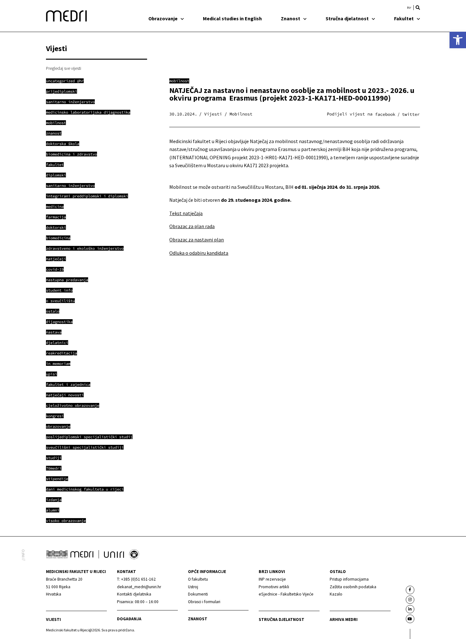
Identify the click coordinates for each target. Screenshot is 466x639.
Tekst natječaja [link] (186, 213)
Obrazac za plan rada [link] (192, 226)
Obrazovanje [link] (163, 18)
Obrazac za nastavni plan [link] (196, 239)
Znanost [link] (290, 18)
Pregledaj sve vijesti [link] (63, 68)
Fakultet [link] (404, 18)
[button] (418, 7)
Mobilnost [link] (179, 80)
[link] (458, 40)
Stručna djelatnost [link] (347, 18)
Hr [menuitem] (409, 8)
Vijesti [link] (53, 619)
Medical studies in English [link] (232, 18)
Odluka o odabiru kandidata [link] (198, 253)
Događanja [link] (129, 619)
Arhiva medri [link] (344, 619)
